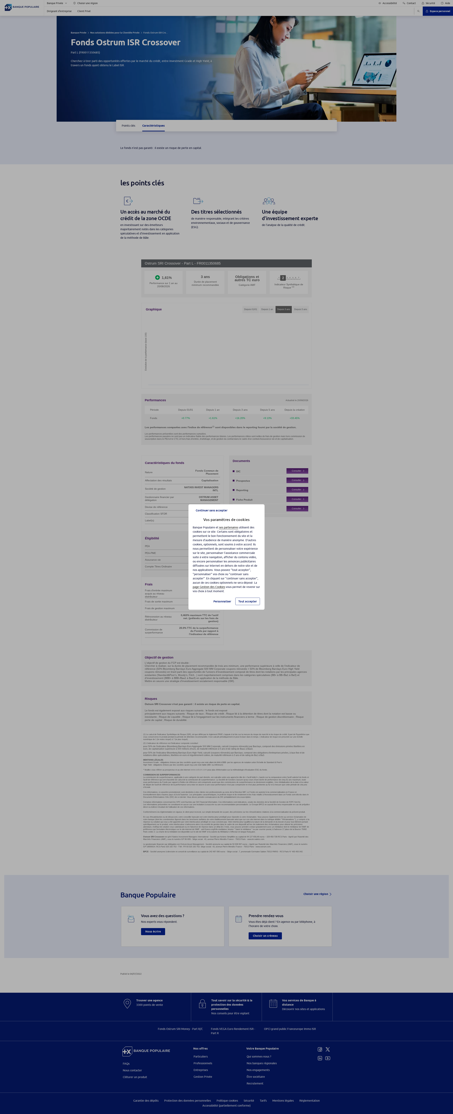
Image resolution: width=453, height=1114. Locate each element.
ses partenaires (228, 527)
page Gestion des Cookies (209, 586)
